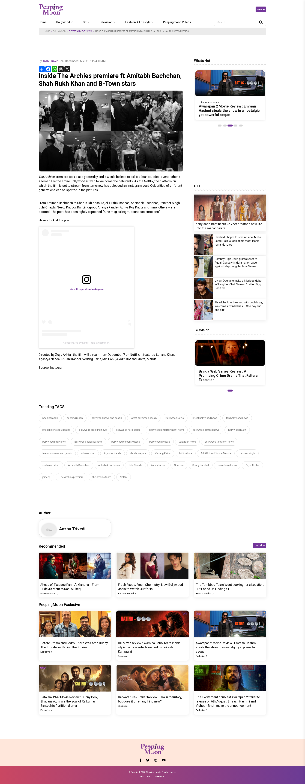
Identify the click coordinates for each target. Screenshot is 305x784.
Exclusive (45, 652)
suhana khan (88, 453)
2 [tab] (225, 125)
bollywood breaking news (93, 429)
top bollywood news (237, 418)
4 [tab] (235, 125)
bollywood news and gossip (107, 418)
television (105, 22)
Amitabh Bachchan (78, 465)
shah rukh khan (50, 465)
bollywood (63, 22)
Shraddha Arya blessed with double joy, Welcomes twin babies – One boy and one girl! (239, 306)
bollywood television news (219, 441)
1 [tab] (219, 125)
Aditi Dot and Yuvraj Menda (216, 453)
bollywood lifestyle (159, 441)
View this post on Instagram (86, 289)
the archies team (101, 477)
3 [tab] (230, 125)
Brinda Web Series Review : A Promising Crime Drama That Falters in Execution (230, 375)
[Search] (261, 22)
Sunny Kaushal (200, 465)
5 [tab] (241, 125)
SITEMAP (159, 776)
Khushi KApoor (138, 453)
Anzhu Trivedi (51, 61)
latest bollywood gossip (144, 418)
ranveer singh (247, 453)
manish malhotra (227, 465)
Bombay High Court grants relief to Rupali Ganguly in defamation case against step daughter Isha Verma (236, 262)
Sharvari (179, 465)
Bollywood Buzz (237, 429)
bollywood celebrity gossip (125, 441)
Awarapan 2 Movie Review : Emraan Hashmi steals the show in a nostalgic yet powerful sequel (229, 110)
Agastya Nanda (112, 453)
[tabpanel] (230, 95)
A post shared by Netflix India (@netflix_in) (86, 342)
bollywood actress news (206, 429)
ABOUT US (145, 776)
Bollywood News (175, 418)
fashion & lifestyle (137, 22)
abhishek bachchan (109, 465)
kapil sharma (158, 465)
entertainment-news (209, 102)
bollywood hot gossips (128, 429)
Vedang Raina (163, 453)
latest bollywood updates (56, 429)
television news (187, 441)
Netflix (123, 477)
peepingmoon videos (177, 22)
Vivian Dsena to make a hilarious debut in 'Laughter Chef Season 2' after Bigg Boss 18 (238, 284)
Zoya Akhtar (252, 465)
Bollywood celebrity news (88, 441)
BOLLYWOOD (59, 31)
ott (84, 22)
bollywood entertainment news (166, 429)
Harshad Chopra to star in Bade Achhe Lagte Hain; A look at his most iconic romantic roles (238, 241)
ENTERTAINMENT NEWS (80, 31)
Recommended (48, 593)
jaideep (46, 477)
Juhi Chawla (135, 465)
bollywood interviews (54, 441)
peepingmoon (50, 418)
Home (42, 22)
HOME (47, 31)
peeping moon (75, 418)
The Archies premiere (71, 477)
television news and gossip (57, 453)
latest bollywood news (205, 418)
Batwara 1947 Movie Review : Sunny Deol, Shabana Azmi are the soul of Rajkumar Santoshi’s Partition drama (69, 701)
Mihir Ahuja (185, 453)
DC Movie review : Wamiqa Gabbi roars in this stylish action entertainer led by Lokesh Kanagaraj (149, 647)
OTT (197, 186)
